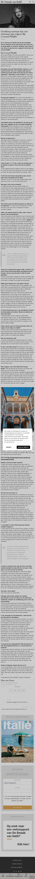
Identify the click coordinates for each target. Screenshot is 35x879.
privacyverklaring (9, 442)
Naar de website (23, 447)
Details (8, 447)
